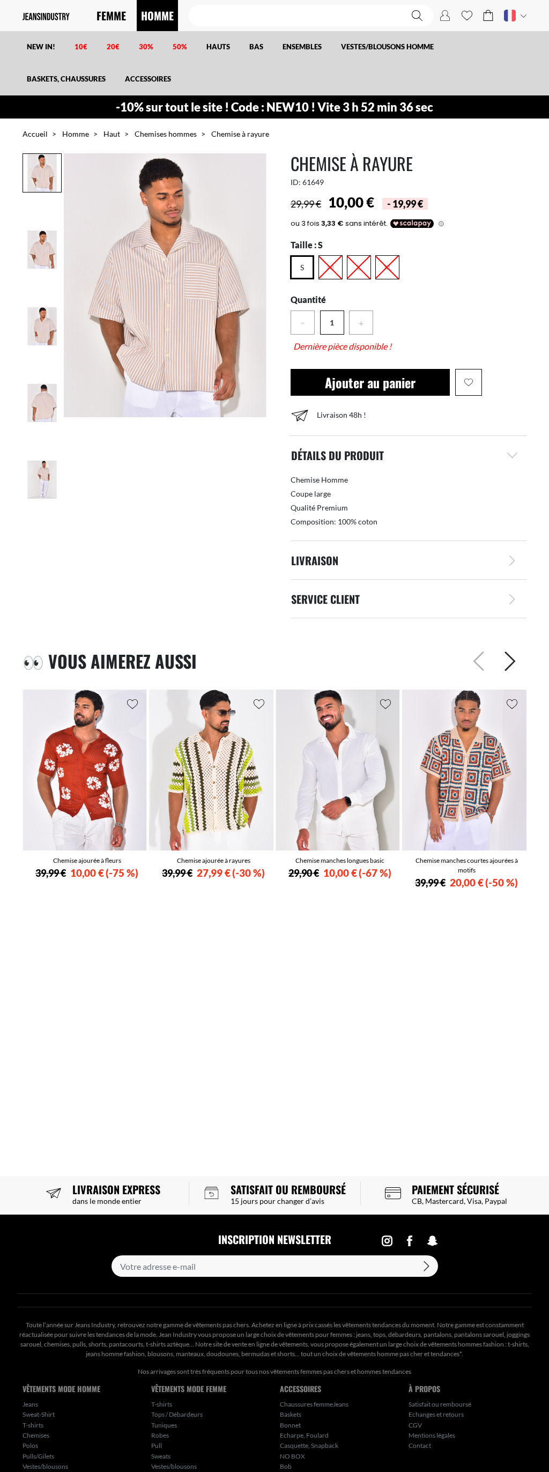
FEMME (111, 16)
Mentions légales (432, 1435)
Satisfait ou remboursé (440, 1404)
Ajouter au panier (370, 382)
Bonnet (290, 1425)
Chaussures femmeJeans (314, 1404)
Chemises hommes (166, 133)
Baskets (290, 1414)
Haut (111, 133)
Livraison (314, 560)
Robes (160, 1435)
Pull (156, 1445)
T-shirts (33, 1425)
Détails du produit (337, 455)
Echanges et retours (436, 1414)
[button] (488, 15)
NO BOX (292, 1456)
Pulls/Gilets (38, 1456)
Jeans (30, 1404)
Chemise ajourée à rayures (213, 860)
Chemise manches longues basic (339, 860)
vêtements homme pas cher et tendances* (404, 1354)
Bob (286, 1466)
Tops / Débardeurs (177, 1414)
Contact (420, 1445)
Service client (325, 599)
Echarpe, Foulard (304, 1435)
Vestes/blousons (45, 1466)
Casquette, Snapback (309, 1445)
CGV (415, 1425)
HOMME (157, 16)
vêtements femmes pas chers (310, 1371)
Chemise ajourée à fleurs (87, 860)
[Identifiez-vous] (445, 15)
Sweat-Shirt (39, 1414)
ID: (296, 182)
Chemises (36, 1435)
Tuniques (164, 1425)
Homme (75, 133)
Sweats (160, 1456)
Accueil (35, 133)
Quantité (308, 299)
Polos (30, 1445)
